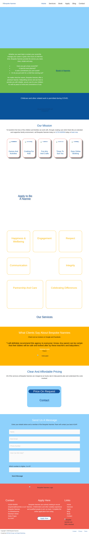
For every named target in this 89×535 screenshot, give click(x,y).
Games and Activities (13, 152)
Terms (85, 531)
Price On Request (44, 391)
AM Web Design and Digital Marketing (15, 533)
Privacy (80, 531)
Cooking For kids (29, 152)
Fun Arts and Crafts (44, 152)
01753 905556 (60, 132)
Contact (74, 531)
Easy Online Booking (75, 152)
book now (74, 132)
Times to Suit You (60, 152)
